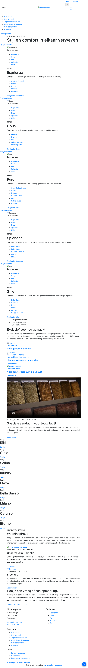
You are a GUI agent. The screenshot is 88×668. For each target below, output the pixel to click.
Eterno (14, 308)
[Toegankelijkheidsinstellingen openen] (84, 664)
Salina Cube (16, 201)
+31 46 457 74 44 (14, 625)
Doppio (14, 193)
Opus (13, 57)
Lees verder (12, 437)
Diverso (14, 137)
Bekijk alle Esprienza (15, 96)
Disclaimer (15, 656)
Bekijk (2, 447)
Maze (13, 254)
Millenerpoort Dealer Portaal (18, 662)
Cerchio (14, 302)
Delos (13, 86)
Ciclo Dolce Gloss (18, 188)
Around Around (17, 81)
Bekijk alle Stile (13, 317)
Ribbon (14, 198)
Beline (13, 84)
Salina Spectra (17, 142)
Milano (14, 257)
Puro (13, 59)
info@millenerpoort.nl (15, 622)
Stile (13, 65)
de (71, 10)
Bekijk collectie (6, 45)
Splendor (15, 62)
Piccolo (14, 89)
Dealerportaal (5, 34)
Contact (7, 29)
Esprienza (15, 54)
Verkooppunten (71, 1)
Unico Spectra (17, 313)
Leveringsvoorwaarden (20, 658)
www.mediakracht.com (53, 665)
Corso (13, 190)
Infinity (14, 134)
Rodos (13, 140)
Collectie (7, 16)
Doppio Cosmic (17, 252)
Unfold (14, 203)
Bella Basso (15, 246)
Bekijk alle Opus (13, 149)
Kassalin (14, 91)
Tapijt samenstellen (12, 22)
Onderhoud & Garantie (13, 24)
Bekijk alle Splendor (15, 261)
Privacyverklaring (18, 653)
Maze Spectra (17, 145)
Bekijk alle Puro (13, 208)
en (70, 7)
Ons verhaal (9, 19)
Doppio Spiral (16, 196)
